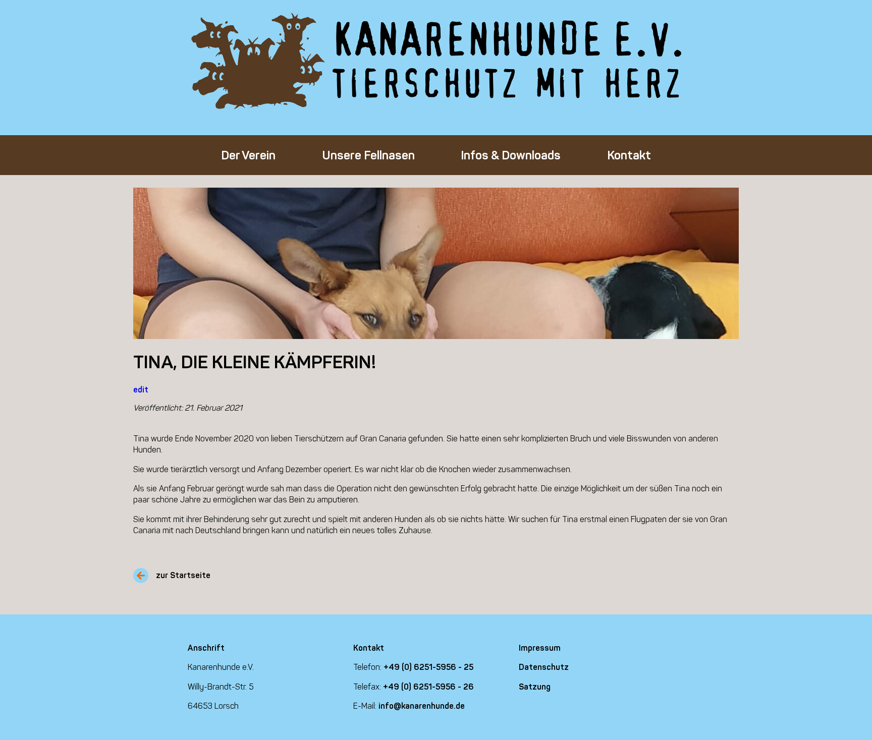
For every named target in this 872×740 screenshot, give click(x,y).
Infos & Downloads (511, 155)
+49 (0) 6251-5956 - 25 (428, 667)
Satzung (535, 687)
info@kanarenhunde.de (421, 706)
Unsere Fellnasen (368, 155)
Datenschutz (544, 667)
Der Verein (248, 155)
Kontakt (629, 155)
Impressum (540, 648)
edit (140, 389)
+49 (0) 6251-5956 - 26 (428, 687)
